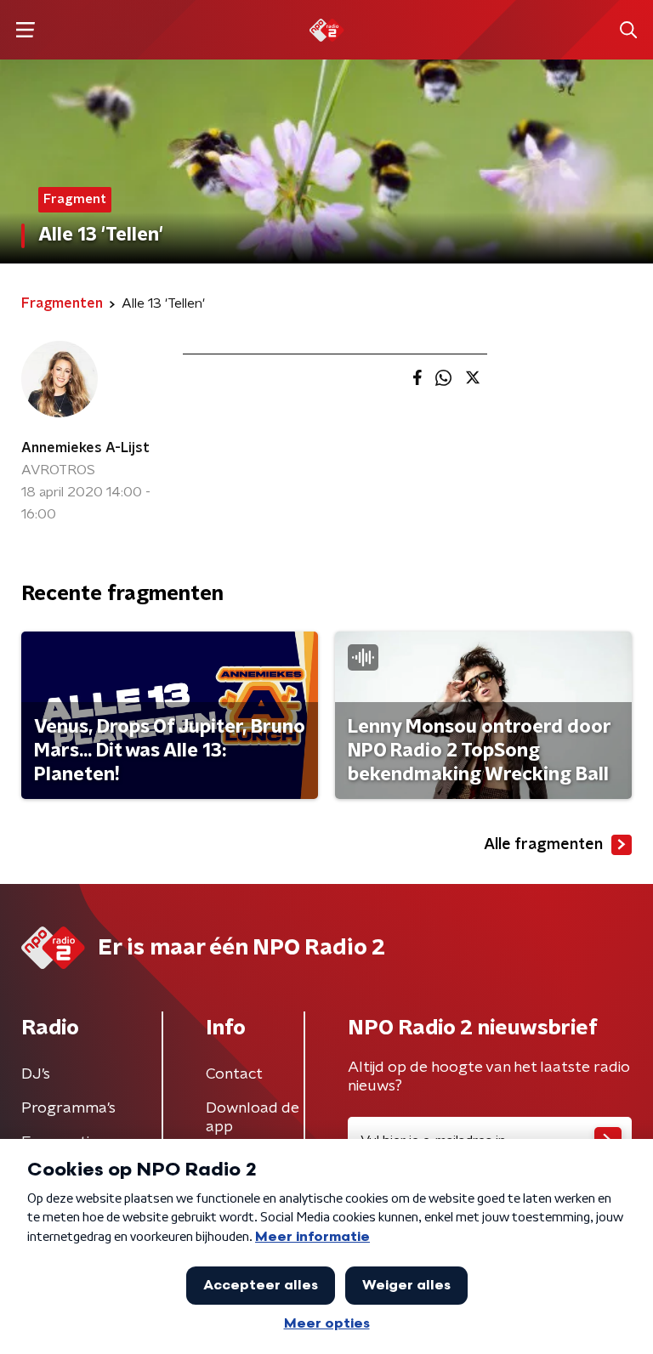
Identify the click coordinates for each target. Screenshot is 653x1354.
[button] (25, 30)
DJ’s (35, 1074)
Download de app (252, 1118)
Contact (234, 1074)
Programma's (68, 1108)
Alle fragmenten (543, 845)
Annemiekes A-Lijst (85, 448)
